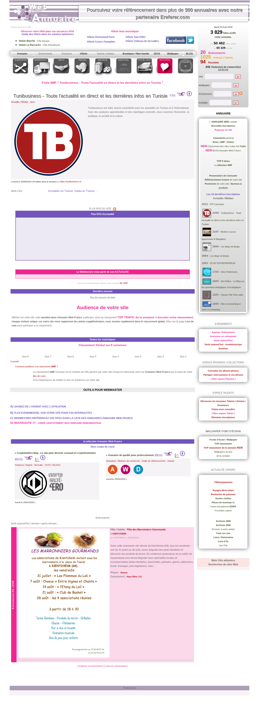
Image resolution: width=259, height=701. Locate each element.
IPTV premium (217, 204)
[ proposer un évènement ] (90, 666)
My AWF (124, 283)
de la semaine (223, 456)
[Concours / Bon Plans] (124, 78)
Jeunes (170, 461)
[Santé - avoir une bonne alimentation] (20, 78)
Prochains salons (223, 510)
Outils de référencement (153, 461)
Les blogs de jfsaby (230, 246)
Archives (223, 348)
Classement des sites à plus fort (226, 146)
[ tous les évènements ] (116, 666)
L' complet (223, 122)
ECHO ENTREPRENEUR (222, 263)
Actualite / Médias (19, 102)
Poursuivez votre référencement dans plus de (164, 13)
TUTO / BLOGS (52, 465)
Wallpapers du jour (223, 452)
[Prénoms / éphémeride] (82, 78)
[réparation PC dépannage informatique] (41, 78)
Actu (32, 102)
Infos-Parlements (229, 272)
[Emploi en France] (61, 78)
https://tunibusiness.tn (70, 181)
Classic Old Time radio (232, 295)
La (223, 165)
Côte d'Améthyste (39, 45)
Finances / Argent (23, 465)
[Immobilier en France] (103, 78)
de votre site (223, 179)
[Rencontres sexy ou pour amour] (164, 78)
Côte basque (34, 41)
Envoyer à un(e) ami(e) (223, 529)
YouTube (38, 465)
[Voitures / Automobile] (144, 78)
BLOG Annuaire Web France (226, 150)
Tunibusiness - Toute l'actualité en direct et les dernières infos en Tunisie (90, 95)
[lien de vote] (39, 376)
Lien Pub (223, 545)
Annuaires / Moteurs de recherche (123, 461)
